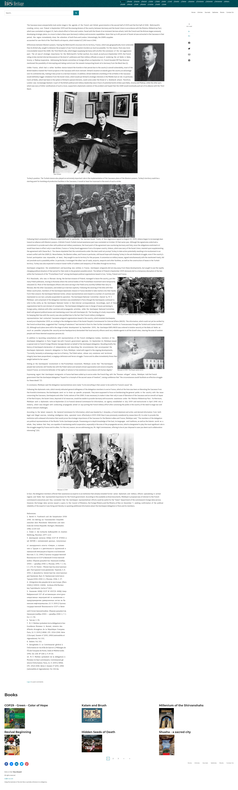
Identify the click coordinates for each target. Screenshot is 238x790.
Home (193, 12)
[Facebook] (6, 764)
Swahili (158, 4)
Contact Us (230, 12)
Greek (136, 4)
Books (222, 12)
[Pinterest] (27, 764)
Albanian (143, 4)
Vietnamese (218, 1)
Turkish (158, 1)
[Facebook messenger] (11, 764)
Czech (170, 1)
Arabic (164, 1)
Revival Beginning (17, 732)
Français (137, 1)
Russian (130, 1)
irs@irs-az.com (8, 778)
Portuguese (200, 1)
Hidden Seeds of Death (98, 732)
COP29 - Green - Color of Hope (26, 705)
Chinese (184, 1)
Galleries (215, 12)
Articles (200, 12)
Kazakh (123, 4)
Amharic (227, 1)
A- (189, 31)
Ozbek (164, 4)
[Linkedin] (16, 764)
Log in (29, 682)
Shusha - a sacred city (175, 732)
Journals (207, 12)
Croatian (150, 4)
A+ (189, 36)
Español (177, 1)
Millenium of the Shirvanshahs (181, 705)
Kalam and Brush (94, 705)
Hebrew (130, 4)
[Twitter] (22, 764)
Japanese (191, 1)
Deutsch (144, 1)
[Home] (14, 3)
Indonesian (209, 1)
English (123, 1)
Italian (151, 1)
